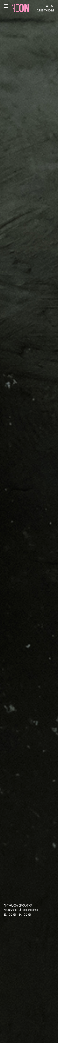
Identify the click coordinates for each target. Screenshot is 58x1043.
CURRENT (41, 10)
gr (52, 6)
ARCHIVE (50, 10)
